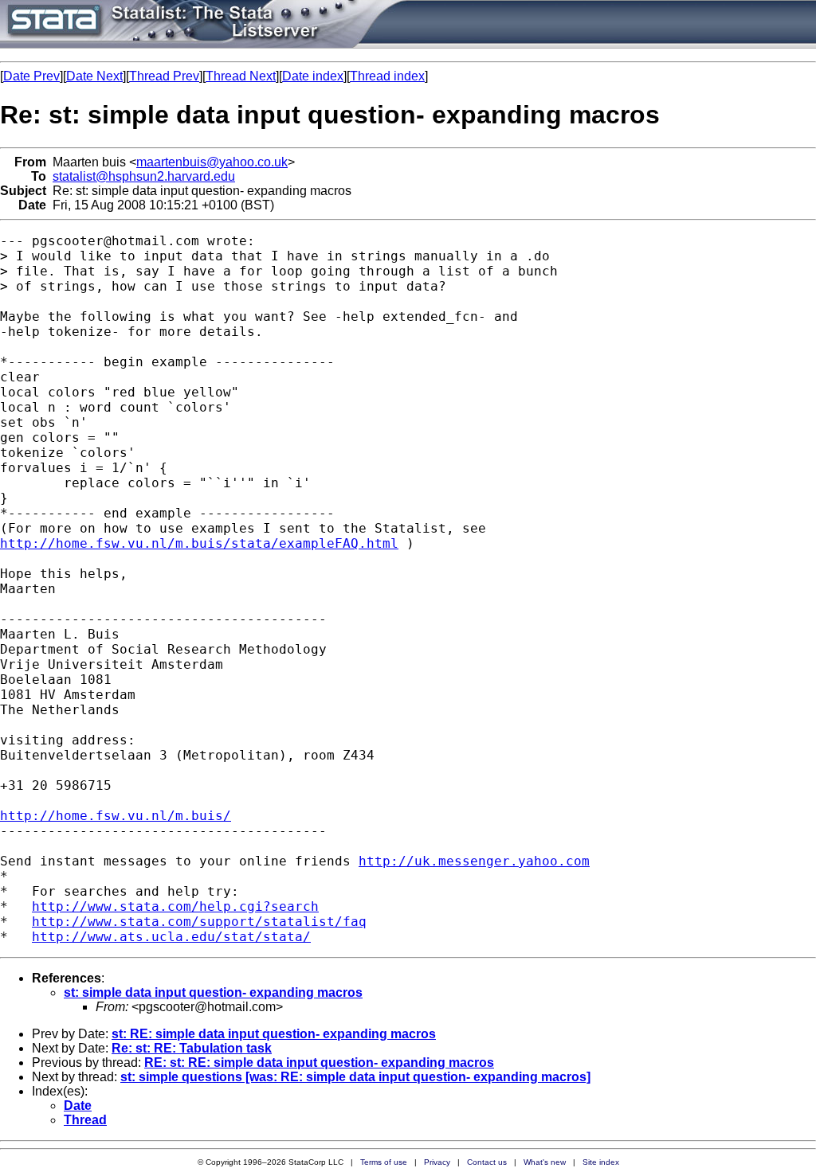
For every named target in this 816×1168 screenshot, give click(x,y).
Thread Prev (164, 76)
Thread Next (241, 76)
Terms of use (383, 1162)
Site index (601, 1162)
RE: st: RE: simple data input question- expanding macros (319, 1062)
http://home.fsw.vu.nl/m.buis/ (115, 815)
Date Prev (31, 76)
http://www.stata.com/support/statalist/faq (199, 921)
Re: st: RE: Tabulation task (192, 1048)
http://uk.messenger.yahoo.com (474, 861)
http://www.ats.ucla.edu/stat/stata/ (171, 936)
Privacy (437, 1162)
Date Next (94, 76)
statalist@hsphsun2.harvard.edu (144, 176)
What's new (545, 1162)
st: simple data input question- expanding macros (213, 992)
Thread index (387, 76)
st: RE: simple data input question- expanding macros (274, 1034)
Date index (312, 76)
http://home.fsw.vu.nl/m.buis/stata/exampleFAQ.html (199, 543)
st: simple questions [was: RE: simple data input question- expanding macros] (355, 1077)
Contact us (487, 1162)
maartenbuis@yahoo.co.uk (212, 162)
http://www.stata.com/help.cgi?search (175, 906)
